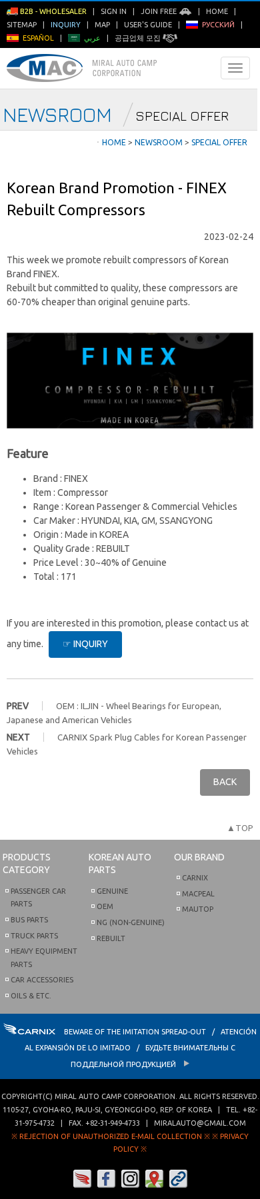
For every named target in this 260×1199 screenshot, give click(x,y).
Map (102, 25)
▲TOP (240, 827)
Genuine (112, 891)
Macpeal (198, 894)
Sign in (114, 11)
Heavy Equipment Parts (44, 957)
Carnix (195, 878)
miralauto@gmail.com (200, 1123)
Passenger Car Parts (38, 897)
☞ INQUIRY (85, 643)
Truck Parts (34, 936)
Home (217, 11)
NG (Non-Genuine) (131, 922)
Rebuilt (111, 938)
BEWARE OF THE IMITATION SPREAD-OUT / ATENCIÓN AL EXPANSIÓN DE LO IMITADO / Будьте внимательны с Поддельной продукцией (141, 1048)
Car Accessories (42, 980)
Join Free (160, 11)
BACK (225, 781)
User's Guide (148, 25)
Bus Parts (29, 920)
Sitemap (22, 25)
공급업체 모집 (139, 38)
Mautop (197, 909)
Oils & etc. (31, 996)
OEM (105, 906)
